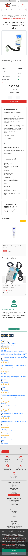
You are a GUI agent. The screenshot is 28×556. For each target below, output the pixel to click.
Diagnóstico (10, 15)
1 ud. (19, 76)
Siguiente (7, 346)
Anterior (2, 346)
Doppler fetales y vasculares (13, 16)
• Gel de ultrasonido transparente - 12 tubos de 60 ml (14, 142)
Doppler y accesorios (19, 15)
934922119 (12, 1)
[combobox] (17, 1)
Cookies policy (5, 544)
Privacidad (12, 544)
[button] (19, 1)
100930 (20, 68)
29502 (19, 71)
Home (4, 15)
